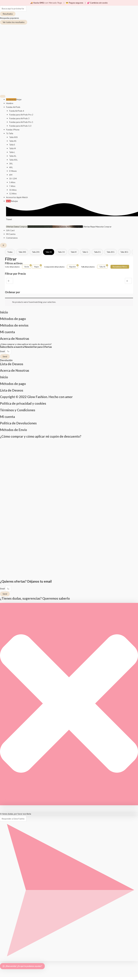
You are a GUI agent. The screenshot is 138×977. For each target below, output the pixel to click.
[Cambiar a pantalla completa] (8, 971)
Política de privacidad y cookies (23, 403)
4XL (11, 167)
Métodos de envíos (14, 325)
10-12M (13, 178)
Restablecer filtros (120, 267)
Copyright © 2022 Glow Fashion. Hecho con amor (36, 397)
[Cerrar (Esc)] (20, 971)
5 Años (12, 182)
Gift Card (10, 230)
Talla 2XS (35, 252)
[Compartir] (14, 971)
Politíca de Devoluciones (18, 423)
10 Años (13, 190)
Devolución (6, 360)
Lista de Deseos (11, 364)
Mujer (14, 99)
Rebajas (12, 201)
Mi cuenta (7, 332)
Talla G (85, 252)
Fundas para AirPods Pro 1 (21, 122)
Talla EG (97, 252)
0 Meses (13, 171)
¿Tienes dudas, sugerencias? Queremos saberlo (35, 598)
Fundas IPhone (12, 129)
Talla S (12, 144)
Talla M (12, 148)
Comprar (23, 226)
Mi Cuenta (10, 234)
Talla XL (12, 156)
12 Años (13, 193)
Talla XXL (13, 159)
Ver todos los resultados (14, 22)
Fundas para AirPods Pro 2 (21, 114)
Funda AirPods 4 (16, 111)
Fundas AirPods (13, 107)
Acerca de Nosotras (14, 338)
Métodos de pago (13, 319)
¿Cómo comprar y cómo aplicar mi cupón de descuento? (25, 344)
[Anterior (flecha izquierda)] (2, 975)
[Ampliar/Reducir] (2, 971)
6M (10, 174)
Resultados (8, 14)
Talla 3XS (22, 252)
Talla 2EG (110, 252)
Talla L (12, 152)
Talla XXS (13, 137)
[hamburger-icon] (2, 96)
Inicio (4, 312)
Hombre (9, 103)
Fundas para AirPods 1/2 (20, 126)
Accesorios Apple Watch (17, 197)
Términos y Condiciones (17, 410)
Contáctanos (12, 238)
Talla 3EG (124, 252)
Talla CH (61, 252)
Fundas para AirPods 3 (19, 118)
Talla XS (12, 141)
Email (2, 351)
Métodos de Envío (13, 430)
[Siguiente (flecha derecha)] (8, 975)
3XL (11, 163)
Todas (10, 252)
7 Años (12, 186)
